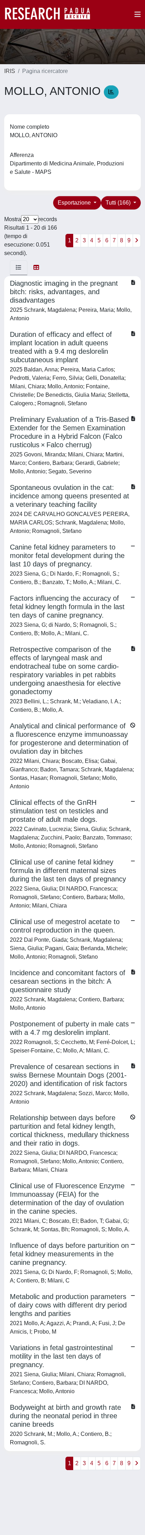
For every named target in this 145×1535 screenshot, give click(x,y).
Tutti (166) (119, 203)
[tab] (18, 267)
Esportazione (75, 203)
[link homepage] (51, 14)
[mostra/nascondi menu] (137, 14)
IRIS (9, 71)
